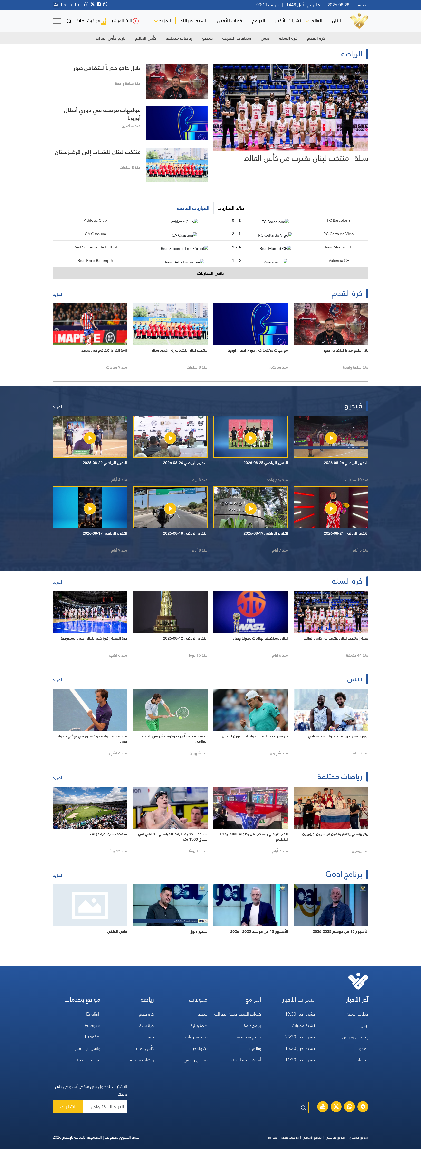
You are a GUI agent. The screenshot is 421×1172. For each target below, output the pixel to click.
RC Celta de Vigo (339, 233)
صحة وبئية (199, 1025)
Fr (70, 5)
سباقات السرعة (236, 38)
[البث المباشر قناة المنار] (322, 1107)
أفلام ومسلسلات (245, 1060)
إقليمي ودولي (355, 1037)
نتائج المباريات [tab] (231, 208)
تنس (265, 38)
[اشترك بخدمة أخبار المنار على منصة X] (336, 1107)
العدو (363, 1048)
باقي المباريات (210, 273)
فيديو (207, 38)
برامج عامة (252, 1025)
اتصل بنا (273, 1137)
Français (92, 1025)
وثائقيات (254, 1048)
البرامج (258, 20)
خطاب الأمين (229, 20)
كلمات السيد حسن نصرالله (237, 1014)
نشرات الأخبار (288, 20)
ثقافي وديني (196, 1060)
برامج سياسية (249, 1037)
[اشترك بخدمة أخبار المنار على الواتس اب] (349, 1107)
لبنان (336, 20)
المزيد (165, 20)
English (93, 1014)
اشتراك (67, 1106)
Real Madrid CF (338, 247)
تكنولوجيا (200, 1048)
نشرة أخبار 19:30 (300, 1014)
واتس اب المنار (87, 1048)
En (63, 5)
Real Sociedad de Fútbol (95, 247)
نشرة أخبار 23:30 (300, 1037)
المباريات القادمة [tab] (193, 208)
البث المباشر (122, 20)
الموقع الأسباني (312, 1137)
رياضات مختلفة (179, 38)
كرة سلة (146, 1025)
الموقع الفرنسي (335, 1137)
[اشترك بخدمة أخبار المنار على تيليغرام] (363, 1107)
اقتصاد (362, 1060)
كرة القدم (316, 38)
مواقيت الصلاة (88, 20)
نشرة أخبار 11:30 (300, 1060)
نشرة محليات (303, 1025)
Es (77, 5)
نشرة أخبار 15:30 (300, 1048)
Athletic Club (95, 220)
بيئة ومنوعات (196, 1037)
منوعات (198, 999)
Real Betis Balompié (95, 260)
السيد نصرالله (194, 20)
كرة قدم (146, 1014)
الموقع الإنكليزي (358, 1137)
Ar (56, 5)
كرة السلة (288, 38)
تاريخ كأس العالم (111, 38)
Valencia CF (339, 260)
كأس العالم (145, 38)
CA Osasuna (95, 233)
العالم (316, 20)
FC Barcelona (338, 220)
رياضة (147, 999)
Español (92, 1037)
